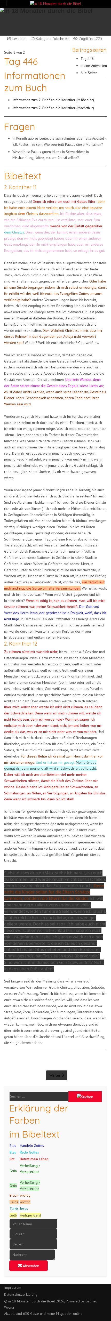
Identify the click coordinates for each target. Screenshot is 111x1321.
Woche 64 (61, 38)
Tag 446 (87, 58)
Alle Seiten (89, 72)
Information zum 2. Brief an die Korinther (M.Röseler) (53, 100)
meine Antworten (94, 65)
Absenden (30, 1265)
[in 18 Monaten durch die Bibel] (55, 4)
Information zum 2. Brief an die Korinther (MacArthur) (53, 108)
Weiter (55, 1075)
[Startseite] (55, 18)
